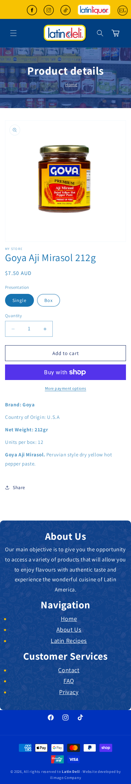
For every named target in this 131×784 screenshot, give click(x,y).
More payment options (65, 388)
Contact (68, 670)
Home (71, 84)
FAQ (68, 681)
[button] (100, 33)
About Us (69, 629)
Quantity (13, 316)
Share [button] (19, 487)
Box (48, 300)
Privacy (68, 692)
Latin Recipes (69, 640)
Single (19, 300)
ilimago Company (65, 777)
